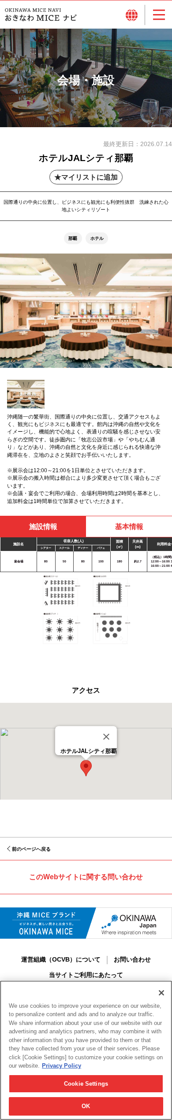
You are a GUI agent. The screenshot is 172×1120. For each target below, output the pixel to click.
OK (86, 1106)
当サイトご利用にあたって (86, 975)
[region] (86, 1050)
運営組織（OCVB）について (61, 959)
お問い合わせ (132, 959)
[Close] (106, 736)
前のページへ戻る (31, 849)
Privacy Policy (61, 1065)
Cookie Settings (86, 1083)
